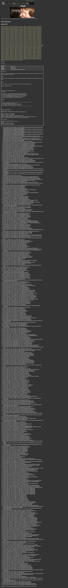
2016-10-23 (7, 38)
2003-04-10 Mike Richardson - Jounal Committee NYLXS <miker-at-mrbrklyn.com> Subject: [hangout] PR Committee (20, 153)
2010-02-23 (39, 46)
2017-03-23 (26, 37)
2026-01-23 (35, 26)
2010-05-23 (26, 46)
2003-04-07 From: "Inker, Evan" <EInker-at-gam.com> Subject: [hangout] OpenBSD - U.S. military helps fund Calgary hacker (22, 222)
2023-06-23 (12, 30)
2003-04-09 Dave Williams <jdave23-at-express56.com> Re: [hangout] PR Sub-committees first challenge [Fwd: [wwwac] (21, 138)
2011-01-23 (32, 45)
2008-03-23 (21, 49)
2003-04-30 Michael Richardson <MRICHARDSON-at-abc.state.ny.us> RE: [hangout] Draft (16, 302)
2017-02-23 (30, 37)
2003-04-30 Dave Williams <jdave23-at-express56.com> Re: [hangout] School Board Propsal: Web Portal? (19, 290)
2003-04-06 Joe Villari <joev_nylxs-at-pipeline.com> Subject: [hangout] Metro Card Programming (17, 228)
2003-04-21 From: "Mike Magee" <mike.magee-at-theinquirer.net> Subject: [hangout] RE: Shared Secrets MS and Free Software (22, 522)
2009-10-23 (16, 47)
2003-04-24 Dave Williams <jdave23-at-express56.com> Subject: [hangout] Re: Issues (16, 389)
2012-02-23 (17, 44)
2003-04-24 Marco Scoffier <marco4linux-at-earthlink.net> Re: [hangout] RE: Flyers (15, 417)
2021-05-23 (3, 33)
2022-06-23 (26, 31)
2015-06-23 (39, 39)
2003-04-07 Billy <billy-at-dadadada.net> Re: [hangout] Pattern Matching (14, 208)
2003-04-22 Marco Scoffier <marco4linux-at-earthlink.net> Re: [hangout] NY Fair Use (16, 475)
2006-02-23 (12, 52)
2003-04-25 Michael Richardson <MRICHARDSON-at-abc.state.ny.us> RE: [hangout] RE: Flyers (17, 342)
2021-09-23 (26, 32)
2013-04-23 (35, 42)
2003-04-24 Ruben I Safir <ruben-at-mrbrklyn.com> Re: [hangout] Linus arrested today (16, 373)
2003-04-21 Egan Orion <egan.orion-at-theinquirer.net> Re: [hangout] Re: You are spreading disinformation (19, 512)
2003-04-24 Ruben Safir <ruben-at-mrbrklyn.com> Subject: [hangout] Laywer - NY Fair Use (16, 368)
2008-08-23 (39, 48)
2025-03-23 (39, 27)
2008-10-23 (30, 48)
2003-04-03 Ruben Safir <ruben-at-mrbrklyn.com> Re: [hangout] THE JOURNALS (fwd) (16, 242)
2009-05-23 (39, 47)
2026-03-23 (26, 26)
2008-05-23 (12, 49)
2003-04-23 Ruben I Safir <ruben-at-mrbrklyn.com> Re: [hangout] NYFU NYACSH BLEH (16, 436)
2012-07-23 (35, 43)
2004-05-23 (26, 54)
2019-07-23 (21, 35)
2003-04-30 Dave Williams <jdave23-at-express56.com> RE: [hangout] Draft (14, 304)
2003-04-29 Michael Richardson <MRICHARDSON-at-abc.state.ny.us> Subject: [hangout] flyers (17, 319)
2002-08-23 (39, 56)
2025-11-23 (3, 27)
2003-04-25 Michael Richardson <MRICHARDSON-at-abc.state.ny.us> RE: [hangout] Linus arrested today (19, 341)
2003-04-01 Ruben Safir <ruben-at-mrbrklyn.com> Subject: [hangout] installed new (15, 281)
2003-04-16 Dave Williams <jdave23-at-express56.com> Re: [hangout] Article (15, 551)
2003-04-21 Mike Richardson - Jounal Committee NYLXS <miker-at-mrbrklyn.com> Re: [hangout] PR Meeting (19, 541)
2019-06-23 (26, 35)
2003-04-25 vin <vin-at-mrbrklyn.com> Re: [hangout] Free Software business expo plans (16, 356)
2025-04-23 (35, 27)
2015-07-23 (35, 39)
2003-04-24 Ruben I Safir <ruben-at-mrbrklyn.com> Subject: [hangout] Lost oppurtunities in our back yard (19, 371)
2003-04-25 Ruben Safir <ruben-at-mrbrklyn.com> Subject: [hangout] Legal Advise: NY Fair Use (17, 348)
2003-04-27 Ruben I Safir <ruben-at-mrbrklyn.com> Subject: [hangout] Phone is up (15, 332)
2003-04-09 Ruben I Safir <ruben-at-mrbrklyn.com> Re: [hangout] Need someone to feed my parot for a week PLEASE (21, 182)
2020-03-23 (26, 34)
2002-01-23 (30, 57)
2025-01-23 (8, 28)
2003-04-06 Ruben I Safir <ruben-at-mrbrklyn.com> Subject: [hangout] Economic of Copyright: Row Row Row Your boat (21, 231)
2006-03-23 (8, 52)
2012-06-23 (39, 43)
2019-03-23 (39, 35)
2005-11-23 (26, 52)
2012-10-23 (21, 43)
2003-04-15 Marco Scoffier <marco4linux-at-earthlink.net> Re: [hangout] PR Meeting (16, 556)
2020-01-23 (35, 34)
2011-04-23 (19, 45)
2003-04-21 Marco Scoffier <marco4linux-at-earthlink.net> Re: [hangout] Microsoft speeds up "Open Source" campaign (21, 534)
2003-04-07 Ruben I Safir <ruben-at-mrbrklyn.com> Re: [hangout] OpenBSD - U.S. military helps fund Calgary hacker (20, 221)
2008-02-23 (26, 49)
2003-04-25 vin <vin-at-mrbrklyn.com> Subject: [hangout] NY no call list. (14, 351)
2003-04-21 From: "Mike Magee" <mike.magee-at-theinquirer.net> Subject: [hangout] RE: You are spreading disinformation (21, 525)
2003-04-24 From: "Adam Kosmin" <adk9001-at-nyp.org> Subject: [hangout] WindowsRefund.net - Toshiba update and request (22, 426)
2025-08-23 (16, 27)
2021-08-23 (30, 32)
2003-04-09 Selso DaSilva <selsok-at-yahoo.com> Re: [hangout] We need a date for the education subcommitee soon (20, 176)
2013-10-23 (7, 42)
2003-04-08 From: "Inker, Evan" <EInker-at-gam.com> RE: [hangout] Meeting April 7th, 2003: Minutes (18, 201)
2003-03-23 (8, 56)
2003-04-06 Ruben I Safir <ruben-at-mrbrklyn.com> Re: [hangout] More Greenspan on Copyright (17, 232)
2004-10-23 (3, 54)
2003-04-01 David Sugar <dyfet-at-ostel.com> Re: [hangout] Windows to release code (16, 273)
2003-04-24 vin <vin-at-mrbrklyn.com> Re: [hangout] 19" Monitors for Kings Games (15, 366)
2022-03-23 (39, 31)
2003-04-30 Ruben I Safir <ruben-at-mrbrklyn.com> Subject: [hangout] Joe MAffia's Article (16, 288)
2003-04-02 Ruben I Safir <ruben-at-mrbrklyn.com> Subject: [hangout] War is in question (16, 251)
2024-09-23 (26, 28)
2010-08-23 (12, 46)
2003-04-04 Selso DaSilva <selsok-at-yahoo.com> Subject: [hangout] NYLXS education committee (18, 241)
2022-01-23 (8, 32)
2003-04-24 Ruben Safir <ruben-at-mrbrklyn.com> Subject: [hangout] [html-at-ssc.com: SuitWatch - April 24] (19, 418)
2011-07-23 (5, 45)
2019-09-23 (12, 35)
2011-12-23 (26, 44)
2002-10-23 (30, 56)
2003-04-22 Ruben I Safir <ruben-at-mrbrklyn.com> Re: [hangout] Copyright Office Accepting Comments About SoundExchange (22, 459)
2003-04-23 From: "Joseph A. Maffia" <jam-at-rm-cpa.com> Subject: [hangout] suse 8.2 (16, 433)
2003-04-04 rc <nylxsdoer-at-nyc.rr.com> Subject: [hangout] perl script (13, 239)
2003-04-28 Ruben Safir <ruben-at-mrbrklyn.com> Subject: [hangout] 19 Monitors (15, 325)
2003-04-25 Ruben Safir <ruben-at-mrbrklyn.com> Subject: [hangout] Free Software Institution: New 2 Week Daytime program (22, 349)
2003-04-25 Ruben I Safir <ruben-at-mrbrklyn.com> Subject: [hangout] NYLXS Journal (16, 357)
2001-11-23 (39, 57)
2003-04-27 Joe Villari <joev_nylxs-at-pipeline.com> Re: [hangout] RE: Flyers (14, 333)
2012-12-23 (12, 43)
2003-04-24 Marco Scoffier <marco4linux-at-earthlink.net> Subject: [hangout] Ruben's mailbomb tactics (18, 408)
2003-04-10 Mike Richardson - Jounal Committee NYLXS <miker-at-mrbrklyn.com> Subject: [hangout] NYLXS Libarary (21, 154)
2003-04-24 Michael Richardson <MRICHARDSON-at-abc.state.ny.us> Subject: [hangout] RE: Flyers (18, 429)
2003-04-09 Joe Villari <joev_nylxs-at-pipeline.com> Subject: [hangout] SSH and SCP (16, 191)
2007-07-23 (17, 50)
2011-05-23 (14, 45)
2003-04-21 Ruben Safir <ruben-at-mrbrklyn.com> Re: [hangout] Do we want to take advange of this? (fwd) (19, 531)
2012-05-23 (3, 44)
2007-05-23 (26, 50)
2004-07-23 (17, 54)
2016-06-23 (26, 38)
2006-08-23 (26, 51)
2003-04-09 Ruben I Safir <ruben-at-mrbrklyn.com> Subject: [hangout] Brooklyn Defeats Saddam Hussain (19, 161)
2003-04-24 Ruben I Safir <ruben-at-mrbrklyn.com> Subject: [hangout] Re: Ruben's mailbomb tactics (18, 401)
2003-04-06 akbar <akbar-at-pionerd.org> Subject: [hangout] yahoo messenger (15, 223)
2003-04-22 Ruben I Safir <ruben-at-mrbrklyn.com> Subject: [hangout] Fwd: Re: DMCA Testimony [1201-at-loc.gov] (20, 469)
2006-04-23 (3, 52)
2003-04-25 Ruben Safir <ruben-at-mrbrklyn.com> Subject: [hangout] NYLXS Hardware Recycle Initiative (19, 350)
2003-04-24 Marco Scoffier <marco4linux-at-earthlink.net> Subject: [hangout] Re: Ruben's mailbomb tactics (19, 402)
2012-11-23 (16, 43)
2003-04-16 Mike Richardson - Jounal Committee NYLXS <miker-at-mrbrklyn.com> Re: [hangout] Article (19, 552)
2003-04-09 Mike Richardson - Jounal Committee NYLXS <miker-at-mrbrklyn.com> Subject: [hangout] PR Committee (20, 192)
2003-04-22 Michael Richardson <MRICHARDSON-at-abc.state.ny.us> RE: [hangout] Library (17, 462)
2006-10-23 (16, 51)
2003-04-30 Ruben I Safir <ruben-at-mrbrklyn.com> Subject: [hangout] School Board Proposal (17, 301)
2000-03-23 (8, 59)
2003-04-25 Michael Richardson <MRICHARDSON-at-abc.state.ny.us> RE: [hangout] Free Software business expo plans (21, 345)
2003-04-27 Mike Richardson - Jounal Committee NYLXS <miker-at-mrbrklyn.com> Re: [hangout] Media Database (20, 335)
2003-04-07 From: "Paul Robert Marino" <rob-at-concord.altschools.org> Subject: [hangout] (17, 207)
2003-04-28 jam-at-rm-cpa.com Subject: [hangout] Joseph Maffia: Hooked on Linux (15, 323)
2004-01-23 (3, 55)
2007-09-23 (8, 50)
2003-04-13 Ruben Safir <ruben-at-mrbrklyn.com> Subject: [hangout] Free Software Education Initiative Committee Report (21, 561)
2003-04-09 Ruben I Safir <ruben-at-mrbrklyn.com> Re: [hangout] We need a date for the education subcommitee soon (21, 177)
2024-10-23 (21, 28)
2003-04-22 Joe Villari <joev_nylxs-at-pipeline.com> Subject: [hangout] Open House (15, 498)
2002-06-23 (8, 57)
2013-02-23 (3, 43)
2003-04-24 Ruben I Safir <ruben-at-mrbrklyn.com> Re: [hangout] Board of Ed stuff (15, 387)
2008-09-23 (35, 48)
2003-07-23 (30, 55)
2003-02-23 (12, 56)
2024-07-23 (35, 28)
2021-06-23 (39, 32)
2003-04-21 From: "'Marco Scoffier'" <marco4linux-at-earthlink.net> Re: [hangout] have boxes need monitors (19, 502)
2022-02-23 (3, 32)
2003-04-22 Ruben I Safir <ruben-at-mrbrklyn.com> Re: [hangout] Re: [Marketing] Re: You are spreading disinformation (21, 481)
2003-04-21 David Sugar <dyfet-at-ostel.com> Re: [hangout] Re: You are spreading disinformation (18, 509)
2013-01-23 (8, 43)
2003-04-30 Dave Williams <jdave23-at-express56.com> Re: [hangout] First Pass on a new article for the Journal (20, 293)
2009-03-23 (8, 48)
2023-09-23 (39, 29)
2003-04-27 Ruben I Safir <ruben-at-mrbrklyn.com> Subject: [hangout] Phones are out (16, 336)
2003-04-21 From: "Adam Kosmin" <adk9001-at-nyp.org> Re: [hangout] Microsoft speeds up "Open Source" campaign (21, 538)
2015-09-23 (26, 39)
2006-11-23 (12, 51)
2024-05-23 (3, 29)
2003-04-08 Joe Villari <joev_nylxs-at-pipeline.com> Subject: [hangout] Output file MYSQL (16, 199)
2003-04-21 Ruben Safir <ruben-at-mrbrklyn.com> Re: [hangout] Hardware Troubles (15, 532)
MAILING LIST (31, 3)
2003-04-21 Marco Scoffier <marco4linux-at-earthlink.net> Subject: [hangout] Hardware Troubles (17, 533)
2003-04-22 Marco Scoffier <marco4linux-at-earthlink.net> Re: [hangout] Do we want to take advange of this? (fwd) (20, 483)
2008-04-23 (17, 49)
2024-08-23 (30, 28)
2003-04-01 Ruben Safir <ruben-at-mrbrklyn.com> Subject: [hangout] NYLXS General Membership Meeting (19, 285)
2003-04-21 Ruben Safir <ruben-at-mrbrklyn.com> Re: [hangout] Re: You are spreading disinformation (18, 516)
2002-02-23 (26, 57)
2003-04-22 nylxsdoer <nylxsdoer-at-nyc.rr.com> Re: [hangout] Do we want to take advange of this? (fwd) (19, 458)
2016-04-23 (35, 38)
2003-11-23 (12, 55)
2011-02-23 (28, 45)
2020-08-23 (3, 34)
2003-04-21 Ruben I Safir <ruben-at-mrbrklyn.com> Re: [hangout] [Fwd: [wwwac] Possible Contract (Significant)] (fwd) (21, 505)
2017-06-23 (12, 37)
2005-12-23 (21, 52)
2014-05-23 (17, 41)
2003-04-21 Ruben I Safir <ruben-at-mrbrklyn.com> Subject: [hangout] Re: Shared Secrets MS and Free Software (20, 519)
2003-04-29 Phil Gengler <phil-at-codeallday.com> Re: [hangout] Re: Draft (14, 309)
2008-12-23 (21, 48)
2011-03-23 (23, 45)
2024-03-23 (12, 29)
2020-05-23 (17, 34)
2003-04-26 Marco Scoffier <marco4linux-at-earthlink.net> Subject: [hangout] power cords (16, 338)
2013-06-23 (26, 42)
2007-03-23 (35, 50)
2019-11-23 (3, 35)
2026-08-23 (3, 26)
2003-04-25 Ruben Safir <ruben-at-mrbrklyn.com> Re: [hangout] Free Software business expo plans (18, 354)
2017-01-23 (35, 37)
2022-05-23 (30, 31)
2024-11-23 (16, 28)
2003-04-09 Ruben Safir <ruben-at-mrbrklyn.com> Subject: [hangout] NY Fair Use (15, 193)
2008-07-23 (3, 49)
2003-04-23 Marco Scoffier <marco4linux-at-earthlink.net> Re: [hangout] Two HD (15, 431)
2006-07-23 (30, 51)
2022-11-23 (3, 31)
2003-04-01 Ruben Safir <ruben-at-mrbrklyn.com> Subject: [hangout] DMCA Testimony (16, 261)
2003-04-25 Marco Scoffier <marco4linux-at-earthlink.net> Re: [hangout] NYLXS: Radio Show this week (18, 353)
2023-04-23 (21, 30)
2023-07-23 (8, 30)
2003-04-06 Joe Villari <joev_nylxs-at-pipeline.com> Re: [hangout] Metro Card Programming (17, 225)
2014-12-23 (26, 40)
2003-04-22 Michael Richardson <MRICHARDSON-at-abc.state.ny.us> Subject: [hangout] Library (17, 466)
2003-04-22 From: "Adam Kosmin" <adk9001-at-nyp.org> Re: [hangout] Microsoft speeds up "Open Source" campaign (21, 465)
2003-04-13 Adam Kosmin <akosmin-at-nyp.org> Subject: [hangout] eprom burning (15, 563)
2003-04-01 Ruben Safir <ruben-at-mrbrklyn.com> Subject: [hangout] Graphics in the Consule (17, 257)
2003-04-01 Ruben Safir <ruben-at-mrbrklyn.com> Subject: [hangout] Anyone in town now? (16, 255)
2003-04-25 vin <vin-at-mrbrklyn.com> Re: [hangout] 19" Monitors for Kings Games (15, 358)
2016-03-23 (39, 38)
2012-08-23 (30, 43)
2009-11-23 (12, 47)
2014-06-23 (12, 41)
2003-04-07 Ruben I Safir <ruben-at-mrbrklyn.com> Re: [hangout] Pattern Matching (15, 214)
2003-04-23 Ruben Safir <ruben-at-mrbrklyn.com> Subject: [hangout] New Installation (16, 446)
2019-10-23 (7, 35)
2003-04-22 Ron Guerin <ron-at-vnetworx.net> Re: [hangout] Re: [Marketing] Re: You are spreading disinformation (20, 476)
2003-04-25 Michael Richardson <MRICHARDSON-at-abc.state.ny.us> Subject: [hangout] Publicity (18, 343)
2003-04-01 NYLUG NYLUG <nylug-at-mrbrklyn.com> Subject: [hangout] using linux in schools (17, 284)
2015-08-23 (30, 39)
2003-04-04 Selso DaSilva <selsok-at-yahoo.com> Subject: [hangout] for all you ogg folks (16, 240)
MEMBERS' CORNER (27, 3)
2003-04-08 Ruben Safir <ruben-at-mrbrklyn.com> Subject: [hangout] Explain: (15, 194)
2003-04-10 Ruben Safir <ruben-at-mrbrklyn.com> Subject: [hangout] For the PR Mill (15, 157)
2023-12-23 (26, 29)
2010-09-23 (8, 46)
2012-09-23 (26, 43)
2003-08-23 (26, 55)
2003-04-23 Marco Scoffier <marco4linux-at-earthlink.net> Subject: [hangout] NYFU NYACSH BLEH (18, 440)
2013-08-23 (16, 42)
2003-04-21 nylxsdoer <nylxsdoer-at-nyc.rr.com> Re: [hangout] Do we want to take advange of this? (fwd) (19, 501)
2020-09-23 (39, 33)
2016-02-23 (3, 39)
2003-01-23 (17, 56)
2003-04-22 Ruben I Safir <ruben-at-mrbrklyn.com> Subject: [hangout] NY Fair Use (15, 482)
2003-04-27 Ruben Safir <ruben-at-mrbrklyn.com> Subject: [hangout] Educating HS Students (17, 330)
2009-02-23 (12, 48)
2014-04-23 (21, 41)
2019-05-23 (30, 35)
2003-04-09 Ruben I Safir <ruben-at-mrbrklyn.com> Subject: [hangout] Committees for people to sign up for (19, 160)
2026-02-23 (30, 26)
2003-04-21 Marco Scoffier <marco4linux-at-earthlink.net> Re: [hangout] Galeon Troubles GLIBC (17, 504)
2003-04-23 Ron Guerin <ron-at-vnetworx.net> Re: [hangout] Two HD (13, 432)
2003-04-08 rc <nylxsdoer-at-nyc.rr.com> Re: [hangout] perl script (13, 195)
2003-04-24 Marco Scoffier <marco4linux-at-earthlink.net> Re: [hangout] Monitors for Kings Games (18, 384)
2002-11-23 (26, 56)
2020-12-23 (26, 33)
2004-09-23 (8, 54)
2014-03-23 (26, 41)
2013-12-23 (39, 41)
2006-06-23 (35, 51)
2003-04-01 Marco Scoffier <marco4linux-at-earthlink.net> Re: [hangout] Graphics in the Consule (17, 256)
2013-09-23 (12, 42)
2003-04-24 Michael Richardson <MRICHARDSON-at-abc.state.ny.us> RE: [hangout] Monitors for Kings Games (20, 412)
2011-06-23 (10, 45)
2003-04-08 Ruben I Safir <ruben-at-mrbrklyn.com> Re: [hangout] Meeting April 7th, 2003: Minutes (18, 141)
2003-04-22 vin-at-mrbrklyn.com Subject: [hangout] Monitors (12, 457)
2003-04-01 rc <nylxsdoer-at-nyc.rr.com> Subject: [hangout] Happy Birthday (14, 269)
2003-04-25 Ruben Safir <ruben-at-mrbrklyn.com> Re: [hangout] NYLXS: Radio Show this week (17, 352)
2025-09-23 (12, 27)
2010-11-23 (41, 45)
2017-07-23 (8, 37)
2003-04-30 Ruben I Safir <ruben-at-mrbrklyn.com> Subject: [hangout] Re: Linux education (16, 303)
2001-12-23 (35, 57)
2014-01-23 (35, 41)
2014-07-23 (8, 41)
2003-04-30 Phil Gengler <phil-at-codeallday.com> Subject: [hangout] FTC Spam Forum (16, 300)
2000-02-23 (12, 59)
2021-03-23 (12, 33)
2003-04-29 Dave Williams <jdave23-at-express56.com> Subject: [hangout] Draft (15, 311)
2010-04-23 (30, 46)
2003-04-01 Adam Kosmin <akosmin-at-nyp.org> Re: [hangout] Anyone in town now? (16, 254)
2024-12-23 (12, 28)
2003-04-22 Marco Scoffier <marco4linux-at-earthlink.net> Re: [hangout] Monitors (15, 454)
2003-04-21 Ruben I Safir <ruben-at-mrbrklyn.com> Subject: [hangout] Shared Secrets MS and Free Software (19, 524)
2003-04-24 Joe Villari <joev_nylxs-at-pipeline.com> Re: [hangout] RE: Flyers (14, 367)
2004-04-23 (30, 54)
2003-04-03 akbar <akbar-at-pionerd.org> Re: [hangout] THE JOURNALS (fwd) (15, 244)
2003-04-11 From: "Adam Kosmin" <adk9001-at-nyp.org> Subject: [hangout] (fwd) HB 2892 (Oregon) (18, 574)
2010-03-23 (35, 46)
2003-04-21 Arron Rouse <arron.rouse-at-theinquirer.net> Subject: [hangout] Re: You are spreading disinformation (20, 513)
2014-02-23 (30, 41)
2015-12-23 (12, 39)
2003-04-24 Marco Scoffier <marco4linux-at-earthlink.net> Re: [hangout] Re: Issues (15, 372)
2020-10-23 (35, 33)
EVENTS (9, 3)
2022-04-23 (35, 31)
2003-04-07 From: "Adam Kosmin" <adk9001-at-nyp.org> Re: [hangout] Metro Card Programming (18, 209)
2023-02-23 (30, 30)
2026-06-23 (12, 26)
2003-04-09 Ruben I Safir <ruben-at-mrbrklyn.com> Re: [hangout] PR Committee (15, 181)
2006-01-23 (17, 52)
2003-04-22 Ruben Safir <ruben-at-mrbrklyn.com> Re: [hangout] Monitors (14, 456)
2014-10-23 (35, 40)
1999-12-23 (21, 59)
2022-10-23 (7, 31)
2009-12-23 (8, 47)
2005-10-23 (30, 52)
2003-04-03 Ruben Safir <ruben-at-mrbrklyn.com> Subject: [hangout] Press (14, 243)
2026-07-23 (8, 26)
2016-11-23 (3, 38)
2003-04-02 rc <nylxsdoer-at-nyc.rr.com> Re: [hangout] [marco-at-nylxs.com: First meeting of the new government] (20, 248)
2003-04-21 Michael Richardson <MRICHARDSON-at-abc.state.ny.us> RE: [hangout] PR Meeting (17, 536)
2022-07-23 (21, 31)
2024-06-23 (39, 28)
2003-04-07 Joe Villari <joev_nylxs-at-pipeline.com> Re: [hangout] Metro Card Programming (17, 210)
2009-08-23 (26, 47)
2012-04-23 (8, 44)
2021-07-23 (35, 32)
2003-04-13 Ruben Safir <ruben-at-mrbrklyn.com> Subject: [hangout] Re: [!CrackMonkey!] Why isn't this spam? (20, 584)
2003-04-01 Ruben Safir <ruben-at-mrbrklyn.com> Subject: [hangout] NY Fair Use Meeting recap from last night (20, 260)
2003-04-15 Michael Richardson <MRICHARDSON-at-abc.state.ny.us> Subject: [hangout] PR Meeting (18, 557)
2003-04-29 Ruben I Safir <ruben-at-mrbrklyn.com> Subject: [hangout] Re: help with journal (16, 318)
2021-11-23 (16, 32)
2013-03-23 (39, 42)
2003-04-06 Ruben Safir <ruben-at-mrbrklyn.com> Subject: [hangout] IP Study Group (16, 226)
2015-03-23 (12, 40)
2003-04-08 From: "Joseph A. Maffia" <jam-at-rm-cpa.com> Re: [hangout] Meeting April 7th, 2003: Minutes (19, 143)
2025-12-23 (39, 26)
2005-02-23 (26, 53)
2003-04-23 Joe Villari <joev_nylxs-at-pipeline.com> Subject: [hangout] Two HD (15, 435)
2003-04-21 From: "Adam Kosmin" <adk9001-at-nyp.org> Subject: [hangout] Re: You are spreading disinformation (20, 518)
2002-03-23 (21, 57)
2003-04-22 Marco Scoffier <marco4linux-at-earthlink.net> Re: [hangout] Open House (16, 484)
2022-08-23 (16, 31)
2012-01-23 (21, 44)
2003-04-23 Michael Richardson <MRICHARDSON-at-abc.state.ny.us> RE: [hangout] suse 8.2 (17, 434)
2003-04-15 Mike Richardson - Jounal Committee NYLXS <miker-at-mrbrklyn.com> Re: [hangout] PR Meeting (19, 555)
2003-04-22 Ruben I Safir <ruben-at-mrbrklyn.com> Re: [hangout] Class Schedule (15, 499)
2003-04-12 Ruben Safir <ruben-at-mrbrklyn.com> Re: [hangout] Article (14, 572)
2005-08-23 (39, 52)
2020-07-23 (8, 34)
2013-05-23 (30, 42)
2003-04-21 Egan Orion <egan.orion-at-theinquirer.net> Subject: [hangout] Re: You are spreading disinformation (20, 517)
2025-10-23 (7, 27)
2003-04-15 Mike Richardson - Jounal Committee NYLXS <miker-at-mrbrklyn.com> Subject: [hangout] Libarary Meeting (21, 554)
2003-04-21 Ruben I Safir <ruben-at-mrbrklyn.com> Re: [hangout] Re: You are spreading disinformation (18, 514)
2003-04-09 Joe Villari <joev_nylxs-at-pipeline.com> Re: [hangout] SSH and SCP (15, 188)
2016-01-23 (8, 39)
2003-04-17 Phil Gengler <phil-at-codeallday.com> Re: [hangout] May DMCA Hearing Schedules (17, 547)
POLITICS (18, 3)
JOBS (23, 3)
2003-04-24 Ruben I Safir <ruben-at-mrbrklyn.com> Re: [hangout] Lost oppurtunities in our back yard (18, 370)
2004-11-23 (39, 53)
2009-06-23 (35, 47)
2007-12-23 (35, 49)
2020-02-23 (30, 34)
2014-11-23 (30, 40)
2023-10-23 (35, 29)
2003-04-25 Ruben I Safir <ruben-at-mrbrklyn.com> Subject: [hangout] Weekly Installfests (16, 359)
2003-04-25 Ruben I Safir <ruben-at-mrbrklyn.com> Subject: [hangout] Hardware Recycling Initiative (18, 360)
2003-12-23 (8, 55)
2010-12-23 (37, 45)
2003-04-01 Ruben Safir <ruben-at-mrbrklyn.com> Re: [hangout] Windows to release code (16, 266)
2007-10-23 (3, 50)
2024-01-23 (21, 29)
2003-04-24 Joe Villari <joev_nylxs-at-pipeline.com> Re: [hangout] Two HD (14, 430)
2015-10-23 (21, 39)
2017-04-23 (21, 37)
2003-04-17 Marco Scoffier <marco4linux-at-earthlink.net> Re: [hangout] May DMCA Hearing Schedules (18, 548)
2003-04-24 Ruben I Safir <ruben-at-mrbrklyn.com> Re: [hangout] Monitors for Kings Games (17, 403)
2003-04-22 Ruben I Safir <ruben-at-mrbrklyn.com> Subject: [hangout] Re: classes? (15, 467)
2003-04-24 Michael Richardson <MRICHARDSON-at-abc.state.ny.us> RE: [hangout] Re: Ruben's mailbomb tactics (20, 396)
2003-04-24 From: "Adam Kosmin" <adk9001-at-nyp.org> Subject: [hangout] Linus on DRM (16, 397)
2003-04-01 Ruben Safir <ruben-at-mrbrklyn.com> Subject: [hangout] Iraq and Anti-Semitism (17, 263)
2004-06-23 (21, 54)
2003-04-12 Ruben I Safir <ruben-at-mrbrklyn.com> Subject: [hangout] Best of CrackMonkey (17, 581)
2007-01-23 (3, 51)
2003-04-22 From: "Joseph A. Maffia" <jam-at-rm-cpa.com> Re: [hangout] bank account (16, 447)
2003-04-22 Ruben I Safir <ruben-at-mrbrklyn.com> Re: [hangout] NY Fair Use (15, 478)
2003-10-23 (16, 55)
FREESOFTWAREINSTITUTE (14, 3)
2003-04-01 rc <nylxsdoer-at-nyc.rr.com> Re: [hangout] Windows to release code (15, 268)
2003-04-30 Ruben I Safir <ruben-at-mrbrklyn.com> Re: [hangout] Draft (13, 308)
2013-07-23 (21, 42)
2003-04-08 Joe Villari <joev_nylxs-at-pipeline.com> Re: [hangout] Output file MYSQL (16, 196)
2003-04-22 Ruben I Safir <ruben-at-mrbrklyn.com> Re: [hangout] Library (14, 460)
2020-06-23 (12, 34)
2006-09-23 (21, 51)
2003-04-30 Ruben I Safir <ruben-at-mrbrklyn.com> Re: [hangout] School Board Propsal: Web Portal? (18, 292)
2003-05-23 (39, 55)
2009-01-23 (17, 48)
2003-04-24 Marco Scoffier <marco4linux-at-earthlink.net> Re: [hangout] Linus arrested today (17, 375)
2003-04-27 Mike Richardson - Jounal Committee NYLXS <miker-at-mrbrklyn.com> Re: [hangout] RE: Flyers (19, 334)
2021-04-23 (8, 33)
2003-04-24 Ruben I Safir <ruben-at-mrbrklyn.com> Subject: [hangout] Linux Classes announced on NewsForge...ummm (21, 369)
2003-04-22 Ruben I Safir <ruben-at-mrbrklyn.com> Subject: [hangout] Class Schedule (16, 500)
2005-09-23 (35, 52)
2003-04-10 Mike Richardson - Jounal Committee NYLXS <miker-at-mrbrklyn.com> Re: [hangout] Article (19, 151)
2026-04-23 (21, 26)
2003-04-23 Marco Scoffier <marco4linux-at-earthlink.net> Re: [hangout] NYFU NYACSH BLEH (17, 438)
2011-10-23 (34, 44)
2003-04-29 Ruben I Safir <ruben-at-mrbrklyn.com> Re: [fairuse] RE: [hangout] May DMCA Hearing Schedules (19, 317)
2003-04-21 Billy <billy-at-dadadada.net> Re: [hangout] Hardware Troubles (14, 530)
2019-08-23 (16, 35)
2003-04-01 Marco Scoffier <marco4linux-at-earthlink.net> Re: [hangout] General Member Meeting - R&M (19, 262)
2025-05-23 (30, 27)
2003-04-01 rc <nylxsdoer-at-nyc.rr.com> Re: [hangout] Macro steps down (14, 258)
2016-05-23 (30, 38)
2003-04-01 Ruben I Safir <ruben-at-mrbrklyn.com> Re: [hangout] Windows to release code (16, 282)
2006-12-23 (8, 51)
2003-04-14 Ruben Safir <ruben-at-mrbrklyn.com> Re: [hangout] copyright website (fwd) (16, 558)
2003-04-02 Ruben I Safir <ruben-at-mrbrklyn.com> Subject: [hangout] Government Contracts (17, 252)
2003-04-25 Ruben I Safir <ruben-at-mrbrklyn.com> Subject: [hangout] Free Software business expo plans (19, 361)
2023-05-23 (17, 30)
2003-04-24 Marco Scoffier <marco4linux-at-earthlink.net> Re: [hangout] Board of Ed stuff (16, 392)
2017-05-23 (17, 37)
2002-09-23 (35, 56)
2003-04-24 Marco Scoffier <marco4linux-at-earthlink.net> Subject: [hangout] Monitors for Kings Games (18, 411)
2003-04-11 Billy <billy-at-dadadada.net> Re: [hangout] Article (12, 575)
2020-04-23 (21, 34)
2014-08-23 (3, 41)
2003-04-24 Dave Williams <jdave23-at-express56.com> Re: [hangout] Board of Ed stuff (16, 390)
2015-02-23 (17, 40)
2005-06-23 (8, 53)
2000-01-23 (17, 59)
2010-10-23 (3, 46)
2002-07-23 (3, 57)
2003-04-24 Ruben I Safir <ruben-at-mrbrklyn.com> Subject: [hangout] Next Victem (15, 377)
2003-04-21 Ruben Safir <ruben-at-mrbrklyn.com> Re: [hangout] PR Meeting (14, 537)
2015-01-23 (21, 40)
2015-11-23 (16, 39)
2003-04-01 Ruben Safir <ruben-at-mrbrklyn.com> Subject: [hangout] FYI (14, 264)
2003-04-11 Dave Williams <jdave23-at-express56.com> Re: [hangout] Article (14, 576)
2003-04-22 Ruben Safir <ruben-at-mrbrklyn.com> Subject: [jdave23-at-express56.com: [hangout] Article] (19, 488)
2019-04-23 (35, 35)
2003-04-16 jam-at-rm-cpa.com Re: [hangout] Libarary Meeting (12, 553)
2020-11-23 (30, 33)
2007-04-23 (30, 50)
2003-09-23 (21, 55)
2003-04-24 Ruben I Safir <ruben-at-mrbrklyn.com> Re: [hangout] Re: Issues (14, 378)
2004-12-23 (35, 53)
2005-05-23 (12, 53)
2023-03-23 (26, 30)
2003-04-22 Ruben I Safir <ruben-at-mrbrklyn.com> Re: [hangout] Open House (15, 497)
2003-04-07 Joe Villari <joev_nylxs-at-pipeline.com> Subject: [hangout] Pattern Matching (16, 215)
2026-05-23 (17, 26)
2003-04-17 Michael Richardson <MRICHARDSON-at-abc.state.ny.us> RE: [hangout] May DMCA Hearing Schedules (20, 549)
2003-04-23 (3, 56)
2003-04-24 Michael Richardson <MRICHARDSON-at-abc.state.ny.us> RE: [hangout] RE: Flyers (17, 425)
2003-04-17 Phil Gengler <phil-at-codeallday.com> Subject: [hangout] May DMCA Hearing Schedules (18, 550)
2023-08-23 (3, 30)
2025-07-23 (21, 27)
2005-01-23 (30, 53)
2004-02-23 (39, 54)
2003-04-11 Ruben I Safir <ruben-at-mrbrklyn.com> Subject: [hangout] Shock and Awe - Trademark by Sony (19, 577)
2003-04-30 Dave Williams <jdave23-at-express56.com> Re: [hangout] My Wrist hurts (16, 287)
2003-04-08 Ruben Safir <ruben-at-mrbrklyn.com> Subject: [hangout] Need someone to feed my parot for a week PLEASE (21, 202)
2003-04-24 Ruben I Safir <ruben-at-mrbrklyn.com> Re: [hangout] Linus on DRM (15, 393)
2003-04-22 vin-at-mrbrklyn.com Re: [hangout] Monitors (11, 455)
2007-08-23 (12, 50)
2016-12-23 (39, 37)
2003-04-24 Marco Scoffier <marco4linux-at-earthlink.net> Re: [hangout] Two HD (15, 419)
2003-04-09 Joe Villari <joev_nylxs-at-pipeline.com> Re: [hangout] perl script (14, 190)
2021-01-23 (21, 33)
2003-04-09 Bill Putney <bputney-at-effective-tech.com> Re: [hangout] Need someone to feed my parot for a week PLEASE (21, 178)
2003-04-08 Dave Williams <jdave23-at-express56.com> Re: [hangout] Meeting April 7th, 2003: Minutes (18, 144)
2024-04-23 (8, 29)
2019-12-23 (39, 34)
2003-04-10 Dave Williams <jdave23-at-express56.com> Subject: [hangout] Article (15, 152)
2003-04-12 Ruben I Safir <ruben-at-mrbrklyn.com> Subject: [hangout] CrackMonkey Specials (17, 582)
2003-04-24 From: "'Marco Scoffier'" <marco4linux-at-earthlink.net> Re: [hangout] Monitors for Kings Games (19, 409)
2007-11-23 (39, 49)
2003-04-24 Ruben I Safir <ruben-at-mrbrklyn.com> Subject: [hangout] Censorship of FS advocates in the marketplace (21, 376)
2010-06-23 (21, 46)
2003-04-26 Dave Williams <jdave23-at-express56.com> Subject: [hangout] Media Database (17, 337)
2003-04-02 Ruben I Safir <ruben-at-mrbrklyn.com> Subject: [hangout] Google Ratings (16, 253)
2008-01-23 (30, 49)
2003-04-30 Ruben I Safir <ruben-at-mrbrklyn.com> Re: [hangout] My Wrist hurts (15, 286)
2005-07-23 (3, 53)
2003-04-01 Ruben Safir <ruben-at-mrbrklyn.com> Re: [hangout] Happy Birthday (15, 267)
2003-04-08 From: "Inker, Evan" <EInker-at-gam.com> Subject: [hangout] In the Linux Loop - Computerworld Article (20, 200)
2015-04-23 (8, 40)
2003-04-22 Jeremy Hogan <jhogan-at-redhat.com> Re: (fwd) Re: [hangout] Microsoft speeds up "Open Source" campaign (21, 464)
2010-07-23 (17, 46)
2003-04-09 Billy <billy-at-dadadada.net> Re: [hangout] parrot (12, 175)
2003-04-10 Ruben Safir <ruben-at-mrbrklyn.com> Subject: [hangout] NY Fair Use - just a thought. (17, 159)
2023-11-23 (30, 29)
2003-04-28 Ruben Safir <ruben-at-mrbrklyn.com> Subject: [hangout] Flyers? (14, 324)
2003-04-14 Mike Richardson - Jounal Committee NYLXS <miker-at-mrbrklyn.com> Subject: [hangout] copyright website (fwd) (22, 559)
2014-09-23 (39, 40)
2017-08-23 (3, 37)
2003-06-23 (35, 55)
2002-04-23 (17, 57)
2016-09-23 (12, 38)
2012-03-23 (12, 44)
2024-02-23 (17, 29)
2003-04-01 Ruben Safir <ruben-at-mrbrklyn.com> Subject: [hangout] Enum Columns (16, 270)
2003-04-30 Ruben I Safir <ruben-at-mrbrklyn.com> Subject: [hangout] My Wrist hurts (16, 289)
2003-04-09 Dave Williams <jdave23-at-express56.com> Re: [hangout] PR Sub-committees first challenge (19, 180)
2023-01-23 (35, 30)
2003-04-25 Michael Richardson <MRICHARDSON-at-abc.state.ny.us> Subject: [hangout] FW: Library (18, 340)
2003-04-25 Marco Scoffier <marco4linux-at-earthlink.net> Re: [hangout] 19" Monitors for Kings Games (18, 355)
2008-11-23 (26, 48)
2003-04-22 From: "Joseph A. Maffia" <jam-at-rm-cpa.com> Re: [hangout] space (15, 448)
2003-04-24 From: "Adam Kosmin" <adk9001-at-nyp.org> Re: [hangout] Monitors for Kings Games (18, 410)
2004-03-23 (35, 54)
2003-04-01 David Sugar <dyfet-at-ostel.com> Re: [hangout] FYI (12, 259)
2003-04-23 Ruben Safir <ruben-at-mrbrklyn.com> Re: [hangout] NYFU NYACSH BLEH (16, 439)
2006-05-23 (39, 51)
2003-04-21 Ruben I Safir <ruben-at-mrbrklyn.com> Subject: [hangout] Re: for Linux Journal (17, 511)
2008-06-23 (8, 49)
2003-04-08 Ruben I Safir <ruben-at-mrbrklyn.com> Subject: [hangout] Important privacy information (18, 203)
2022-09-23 (12, 31)
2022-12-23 (39, 30)
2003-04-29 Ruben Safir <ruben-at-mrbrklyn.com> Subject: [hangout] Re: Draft (15, 310)
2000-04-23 (3, 59)
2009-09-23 (21, 47)
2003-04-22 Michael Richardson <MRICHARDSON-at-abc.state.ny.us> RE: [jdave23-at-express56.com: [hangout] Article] (21, 486)
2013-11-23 (3, 42)
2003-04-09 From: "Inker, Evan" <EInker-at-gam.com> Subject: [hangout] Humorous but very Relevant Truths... (19, 189)
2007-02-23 (39, 50)
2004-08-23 (12, 54)
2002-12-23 (21, 56)
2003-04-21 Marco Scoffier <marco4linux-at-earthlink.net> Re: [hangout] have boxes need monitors (18, 503)
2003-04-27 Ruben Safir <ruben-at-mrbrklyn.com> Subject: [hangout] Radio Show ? (15, 329)
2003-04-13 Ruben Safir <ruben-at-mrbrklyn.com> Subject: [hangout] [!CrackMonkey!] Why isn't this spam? (19, 583)
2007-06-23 (21, 50)
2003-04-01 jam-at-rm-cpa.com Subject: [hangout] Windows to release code (14, 283)
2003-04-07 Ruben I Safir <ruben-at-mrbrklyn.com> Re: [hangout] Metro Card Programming (17, 206)
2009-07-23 (30, 47)
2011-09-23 (39, 44)
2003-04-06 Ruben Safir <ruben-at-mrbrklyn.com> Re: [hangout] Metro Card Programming (16, 224)
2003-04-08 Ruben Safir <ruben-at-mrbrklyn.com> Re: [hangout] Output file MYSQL (15, 197)
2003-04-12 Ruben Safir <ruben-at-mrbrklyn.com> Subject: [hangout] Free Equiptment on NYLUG (17, 571)
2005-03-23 (21, 53)
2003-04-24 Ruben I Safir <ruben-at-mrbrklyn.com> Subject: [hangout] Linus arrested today (17, 391)
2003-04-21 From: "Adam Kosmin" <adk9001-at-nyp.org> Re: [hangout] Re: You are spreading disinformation (19, 510)
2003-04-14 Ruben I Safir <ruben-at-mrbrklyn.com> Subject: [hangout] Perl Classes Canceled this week (18, 560)
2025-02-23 (3, 28)
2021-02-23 (17, 33)
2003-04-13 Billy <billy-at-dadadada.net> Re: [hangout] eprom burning (13, 562)
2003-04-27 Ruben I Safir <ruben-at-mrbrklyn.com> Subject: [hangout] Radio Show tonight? (17, 331)
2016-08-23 (16, 38)
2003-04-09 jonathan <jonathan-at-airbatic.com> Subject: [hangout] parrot (14, 187)
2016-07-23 (21, 38)
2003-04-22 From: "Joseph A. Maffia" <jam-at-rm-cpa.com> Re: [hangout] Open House (16, 477)
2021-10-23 (21, 32)
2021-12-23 (12, 32)
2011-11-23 (30, 44)
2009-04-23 (3, 48)
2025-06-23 (26, 27)
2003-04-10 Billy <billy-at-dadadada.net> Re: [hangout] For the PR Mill (13, 155)
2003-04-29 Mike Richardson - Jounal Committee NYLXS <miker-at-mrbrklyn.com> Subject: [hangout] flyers (19, 322)
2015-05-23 (3, 40)
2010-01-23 (3, 47)
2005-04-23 (17, 53)
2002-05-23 (12, 57)
